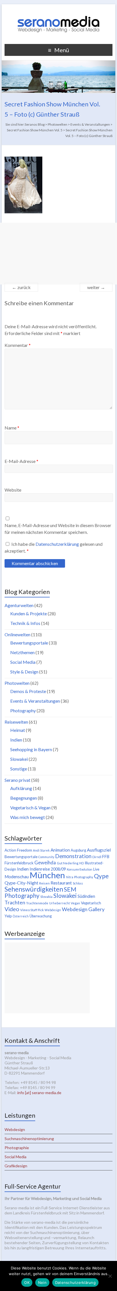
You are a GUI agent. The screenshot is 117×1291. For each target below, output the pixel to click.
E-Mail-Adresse (21, 461)
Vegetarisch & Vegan (30, 807)
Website (13, 489)
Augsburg (78, 850)
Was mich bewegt (27, 817)
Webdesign (53, 910)
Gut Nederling (67, 863)
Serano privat (17, 780)
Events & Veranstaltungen (35, 701)
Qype (101, 875)
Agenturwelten (19, 605)
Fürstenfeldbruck (19, 863)
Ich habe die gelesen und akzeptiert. (54, 547)
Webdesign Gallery (83, 909)
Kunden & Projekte (28, 613)
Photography (23, 710)
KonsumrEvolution (79, 869)
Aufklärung (21, 788)
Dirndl (96, 857)
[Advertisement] (58, 254)
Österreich (21, 916)
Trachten (15, 902)
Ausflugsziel (99, 849)
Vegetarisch (91, 903)
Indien (16, 739)
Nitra (69, 877)
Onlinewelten (17, 634)
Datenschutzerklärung (57, 544)
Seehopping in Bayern (31, 749)
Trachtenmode (37, 903)
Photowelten (17, 683)
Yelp (8, 916)
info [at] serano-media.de (39, 1092)
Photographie (17, 1147)
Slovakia (46, 896)
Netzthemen (22, 652)
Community (46, 857)
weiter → (96, 287)
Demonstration (73, 856)
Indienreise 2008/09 (48, 869)
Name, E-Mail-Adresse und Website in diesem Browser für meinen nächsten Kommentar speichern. (58, 529)
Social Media (22, 662)
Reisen (44, 883)
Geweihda (45, 862)
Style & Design (24, 671)
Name (12, 427)
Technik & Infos (25, 623)
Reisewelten (16, 722)
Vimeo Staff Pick (32, 910)
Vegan (75, 903)
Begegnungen (23, 798)
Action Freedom (18, 850)
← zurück (21, 287)
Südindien (86, 896)
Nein (42, 1282)
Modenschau (17, 876)
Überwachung (41, 916)
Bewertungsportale (29, 642)
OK (27, 1282)
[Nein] (110, 1276)
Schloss (78, 883)
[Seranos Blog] (58, 11)
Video (12, 908)
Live (96, 869)
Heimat (17, 730)
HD (81, 863)
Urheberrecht (59, 903)
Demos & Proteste (28, 691)
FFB (105, 856)
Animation (60, 849)
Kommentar (18, 345)
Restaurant (61, 882)
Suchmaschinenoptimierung (29, 1138)
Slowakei (19, 759)
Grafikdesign (16, 1165)
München (47, 875)
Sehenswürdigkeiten (34, 889)
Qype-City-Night (21, 882)
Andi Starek (41, 850)
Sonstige (18, 768)
